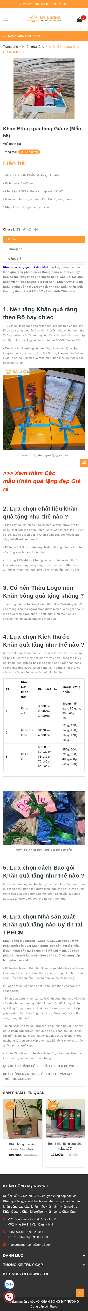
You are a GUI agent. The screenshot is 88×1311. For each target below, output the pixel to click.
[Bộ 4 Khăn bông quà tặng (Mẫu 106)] (65, 1118)
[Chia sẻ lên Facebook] (19, 229)
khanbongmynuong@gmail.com (30, 1244)
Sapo (54, 1306)
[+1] (36, 229)
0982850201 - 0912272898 (51, 4)
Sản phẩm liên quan (24, 1093)
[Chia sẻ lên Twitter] (25, 229)
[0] (79, 20)
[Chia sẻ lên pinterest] (30, 229)
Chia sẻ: (9, 229)
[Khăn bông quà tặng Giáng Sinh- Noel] (22, 1119)
